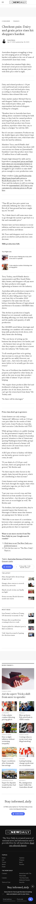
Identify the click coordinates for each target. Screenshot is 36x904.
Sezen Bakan (11, 40)
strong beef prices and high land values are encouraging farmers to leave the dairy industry (17, 164)
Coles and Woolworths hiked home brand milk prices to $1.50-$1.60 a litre (16, 178)
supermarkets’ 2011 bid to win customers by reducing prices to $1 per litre (17, 188)
